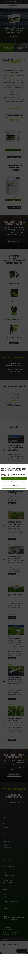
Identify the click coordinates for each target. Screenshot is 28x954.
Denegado (14, 481)
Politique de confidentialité (16, 488)
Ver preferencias (14, 485)
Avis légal (24, 488)
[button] (26, 465)
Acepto (14, 478)
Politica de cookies (6, 488)
